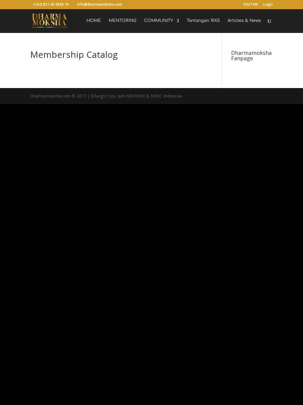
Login (268, 5)
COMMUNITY (158, 21)
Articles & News (244, 21)
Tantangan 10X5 (203, 21)
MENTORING (122, 21)
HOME (93, 21)
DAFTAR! (251, 5)
